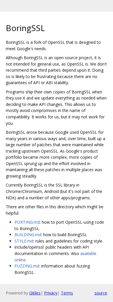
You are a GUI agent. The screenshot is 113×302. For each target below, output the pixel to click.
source (100, 293)
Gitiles (35, 293)
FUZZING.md (26, 266)
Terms (67, 293)
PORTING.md (27, 222)
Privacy (50, 293)
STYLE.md (23, 241)
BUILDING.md (27, 234)
